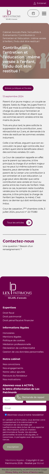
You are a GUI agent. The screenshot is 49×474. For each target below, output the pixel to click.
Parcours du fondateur (15, 375)
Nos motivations (12, 379)
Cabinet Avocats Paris (14, 32)
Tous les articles (15, 222)
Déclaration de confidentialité (19, 348)
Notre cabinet (11, 359)
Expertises (9, 307)
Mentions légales (12, 336)
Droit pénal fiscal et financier (18, 320)
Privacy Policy (11, 472)
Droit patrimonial (12, 316)
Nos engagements (13, 368)
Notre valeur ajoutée (14, 372)
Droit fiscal (8, 313)
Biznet (40, 463)
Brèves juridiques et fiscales (18, 88)
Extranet (41, 3)
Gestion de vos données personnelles (23, 352)
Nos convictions (11, 364)
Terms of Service (30, 472)
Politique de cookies (14, 340)
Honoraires (8, 333)
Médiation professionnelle (17, 344)
